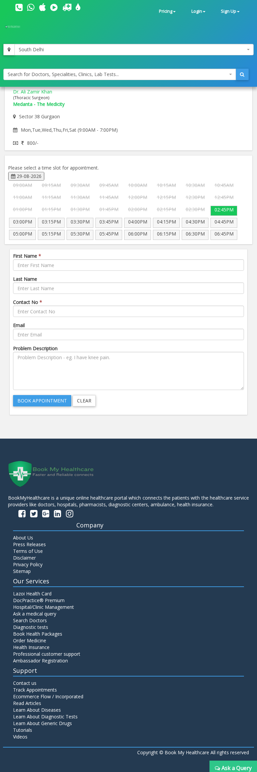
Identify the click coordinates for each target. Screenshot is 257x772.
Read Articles (27, 703)
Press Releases (29, 544)
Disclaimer (24, 558)
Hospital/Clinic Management (43, 607)
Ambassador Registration (40, 660)
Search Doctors (30, 620)
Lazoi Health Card (32, 593)
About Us (23, 537)
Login (196, 11)
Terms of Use (28, 551)
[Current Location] (9, 49)
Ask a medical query (34, 613)
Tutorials (22, 730)
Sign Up (228, 11)
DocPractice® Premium (39, 600)
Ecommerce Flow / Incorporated (48, 696)
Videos (20, 736)
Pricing (165, 11)
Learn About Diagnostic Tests (45, 716)
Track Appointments (35, 690)
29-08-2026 (28, 176)
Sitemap (22, 571)
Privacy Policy (27, 564)
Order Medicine (29, 640)
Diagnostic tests (30, 627)
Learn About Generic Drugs (42, 723)
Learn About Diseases (37, 710)
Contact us (24, 683)
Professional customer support (46, 654)
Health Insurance (31, 647)
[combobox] (134, 49)
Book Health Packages (37, 634)
